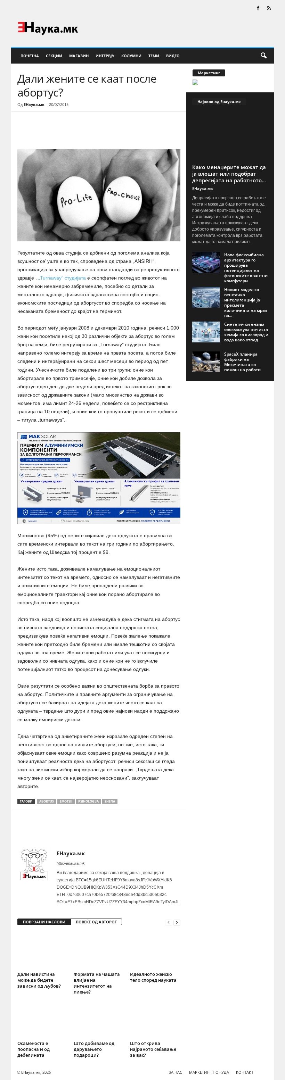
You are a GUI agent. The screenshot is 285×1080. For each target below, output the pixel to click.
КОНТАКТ (244, 1072)
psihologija (88, 801)
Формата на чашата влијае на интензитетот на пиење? (97, 983)
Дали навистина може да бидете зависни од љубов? (39, 980)
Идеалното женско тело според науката (153, 977)
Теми (153, 55)
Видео (173, 55)
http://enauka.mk (71, 863)
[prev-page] (168, 922)
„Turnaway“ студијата (62, 278)
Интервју (105, 55)
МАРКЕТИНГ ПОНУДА (209, 1072)
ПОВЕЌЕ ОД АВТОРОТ (96, 921)
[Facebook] (258, 8)
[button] (263, 56)
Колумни (131, 55)
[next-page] (176, 922)
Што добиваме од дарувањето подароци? (94, 1049)
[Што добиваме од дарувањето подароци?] (99, 1019)
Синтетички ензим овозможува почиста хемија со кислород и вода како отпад (246, 332)
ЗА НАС (175, 1072)
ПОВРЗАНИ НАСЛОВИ (44, 921)
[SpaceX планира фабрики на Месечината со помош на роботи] (206, 361)
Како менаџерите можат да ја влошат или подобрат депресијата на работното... (229, 174)
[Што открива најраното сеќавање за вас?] (155, 1019)
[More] (81, 133)
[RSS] (268, 8)
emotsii (66, 801)
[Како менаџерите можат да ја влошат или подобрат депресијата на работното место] (230, 136)
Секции (54, 55)
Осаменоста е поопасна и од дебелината (33, 1049)
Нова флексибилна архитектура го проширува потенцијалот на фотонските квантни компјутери (246, 268)
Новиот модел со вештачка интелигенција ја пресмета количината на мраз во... (245, 302)
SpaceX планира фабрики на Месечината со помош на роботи (242, 362)
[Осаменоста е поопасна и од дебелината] (42, 1019)
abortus (46, 801)
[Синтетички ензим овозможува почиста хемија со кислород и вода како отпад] (206, 332)
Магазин (79, 55)
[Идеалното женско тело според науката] (155, 950)
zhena (110, 801)
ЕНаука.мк (34, 104)
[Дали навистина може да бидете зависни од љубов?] (42, 950)
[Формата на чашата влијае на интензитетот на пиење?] (99, 950)
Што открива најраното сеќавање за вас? (153, 1049)
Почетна (30, 55)
